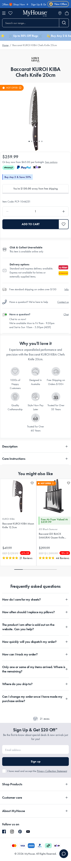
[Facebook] (4, 832)
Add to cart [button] (31, 224)
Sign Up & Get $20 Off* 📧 (40, 4)
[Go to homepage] (35, 13)
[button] (64, 224)
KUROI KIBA (8, 519)
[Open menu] (3, 13)
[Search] (64, 22)
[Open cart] (67, 13)
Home (5, 45)
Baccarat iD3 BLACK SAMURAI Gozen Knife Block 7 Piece (51, 535)
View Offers (58, 4)
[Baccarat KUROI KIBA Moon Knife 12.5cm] (18, 496)
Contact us (63, 302)
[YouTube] (28, 831)
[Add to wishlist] (32, 483)
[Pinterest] (20, 831)
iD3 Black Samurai (48, 529)
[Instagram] (12, 832)
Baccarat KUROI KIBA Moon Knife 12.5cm (18, 525)
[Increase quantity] (55, 211)
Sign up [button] (35, 761)
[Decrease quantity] (16, 211)
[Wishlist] (10, 13)
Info (66, 289)
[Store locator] (60, 13)
